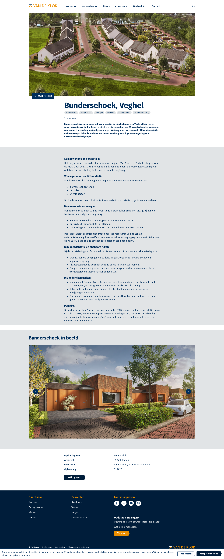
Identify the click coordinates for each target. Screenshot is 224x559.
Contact (156, 6)
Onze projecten (36, 507)
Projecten (120, 6)
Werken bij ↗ (139, 6)
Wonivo (74, 507)
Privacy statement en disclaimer (79, 547)
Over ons (69, 6)
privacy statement (21, 555)
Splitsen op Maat (79, 517)
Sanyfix (74, 512)
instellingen (168, 552)
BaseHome (76, 502)
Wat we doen (88, 6)
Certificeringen (47, 547)
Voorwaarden (60, 547)
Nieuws (106, 6)
